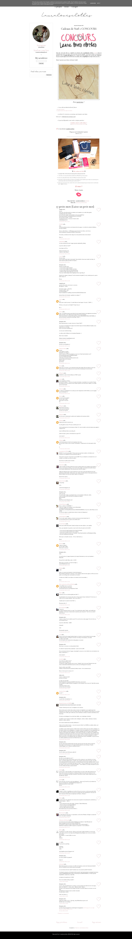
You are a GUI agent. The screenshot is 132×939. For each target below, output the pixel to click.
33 (98, 607)
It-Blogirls (61, 373)
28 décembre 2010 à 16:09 (64, 795)
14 (98, 379)
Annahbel (61, 659)
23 (98, 481)
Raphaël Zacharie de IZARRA (65, 703)
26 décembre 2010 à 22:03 (64, 370)
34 (98, 617)
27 (98, 524)
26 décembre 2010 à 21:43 (64, 346)
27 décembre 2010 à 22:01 (64, 688)
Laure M (61, 256)
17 (98, 406)
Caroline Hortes (62, 691)
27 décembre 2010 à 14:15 (64, 581)
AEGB (60, 770)
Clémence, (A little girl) (64, 820)
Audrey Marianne (62, 504)
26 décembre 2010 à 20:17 (64, 221)
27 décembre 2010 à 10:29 (64, 521)
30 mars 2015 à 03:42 (63, 910)
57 (98, 906)
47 (98, 789)
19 (98, 420)
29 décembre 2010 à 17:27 (64, 827)
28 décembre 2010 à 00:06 (64, 700)
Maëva (60, 789)
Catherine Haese (62, 348)
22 (98, 465)
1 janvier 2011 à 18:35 (63, 903)
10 (98, 342)
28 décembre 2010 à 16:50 (64, 810)
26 (98, 516)
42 (98, 742)
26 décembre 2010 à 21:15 (64, 296)
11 (98, 348)
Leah (60, 634)
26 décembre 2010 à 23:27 (64, 417)
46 (98, 779)
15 (98, 389)
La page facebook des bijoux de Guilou (64, 110)
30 (98, 568)
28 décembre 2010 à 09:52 (64, 753)
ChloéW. (61, 224)
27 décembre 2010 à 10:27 (64, 513)
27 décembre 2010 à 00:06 (64, 462)
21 (98, 451)
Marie (60, 365)
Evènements (84, 202)
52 (98, 842)
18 (98, 414)
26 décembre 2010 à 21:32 (64, 339)
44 (98, 756)
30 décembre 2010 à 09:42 (64, 853)
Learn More (93, 3)
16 (98, 396)
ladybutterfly (61, 241)
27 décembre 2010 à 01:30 (64, 478)
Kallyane (61, 420)
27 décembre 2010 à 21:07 (64, 641)
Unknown (61, 388)
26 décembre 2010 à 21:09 (64, 280)
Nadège (60, 568)
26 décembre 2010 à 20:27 (64, 238)
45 (98, 770)
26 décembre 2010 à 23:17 (64, 411)
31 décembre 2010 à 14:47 (64, 861)
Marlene (61, 543)
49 (98, 813)
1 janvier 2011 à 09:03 (63, 881)
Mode (66, 6)
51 (98, 830)
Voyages (74, 6)
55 (98, 884)
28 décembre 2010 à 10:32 (64, 786)
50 (98, 820)
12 (98, 366)
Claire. (60, 592)
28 (98, 543)
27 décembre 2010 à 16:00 (64, 590)
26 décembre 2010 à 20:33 (64, 253)
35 (98, 634)
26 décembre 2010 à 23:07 (64, 403)
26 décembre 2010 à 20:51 (64, 262)
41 (98, 703)
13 (98, 373)
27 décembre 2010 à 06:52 (64, 489)
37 (98, 659)
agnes (60, 379)
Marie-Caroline (62, 812)
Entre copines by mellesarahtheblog (67, 584)
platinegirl (61, 864)
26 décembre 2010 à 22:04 (64, 376)
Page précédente (61, 922)
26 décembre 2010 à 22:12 (64, 386)
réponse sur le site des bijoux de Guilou (79, 124)
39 (98, 691)
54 (98, 864)
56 (98, 899)
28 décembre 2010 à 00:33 (64, 739)
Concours (78, 202)
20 (98, 440)
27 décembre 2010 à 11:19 (64, 541)
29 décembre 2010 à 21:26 (64, 839)
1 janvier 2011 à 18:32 (63, 896)
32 (98, 592)
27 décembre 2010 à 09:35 (64, 501)
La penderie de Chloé (63, 451)
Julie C (60, 299)
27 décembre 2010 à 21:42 (64, 672)
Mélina (60, 829)
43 (98, 750)
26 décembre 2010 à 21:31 (64, 318)
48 (98, 798)
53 (98, 855)
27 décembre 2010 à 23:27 (64, 694)
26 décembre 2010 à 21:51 (64, 363)
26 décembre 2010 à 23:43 (64, 437)
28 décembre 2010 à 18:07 (64, 817)
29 (98, 552)
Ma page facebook (60, 109)
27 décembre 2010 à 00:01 (64, 448)
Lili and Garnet (62, 523)
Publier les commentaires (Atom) (81, 927)
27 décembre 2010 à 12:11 (64, 549)
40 (98, 697)
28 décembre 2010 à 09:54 (64, 767)
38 (98, 675)
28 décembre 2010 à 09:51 (64, 747)
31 (98, 584)
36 (98, 644)
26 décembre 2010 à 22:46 (64, 393)
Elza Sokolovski (62, 607)
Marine (60, 396)
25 (98, 504)
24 (98, 492)
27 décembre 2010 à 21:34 (64, 656)
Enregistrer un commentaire (63, 913)
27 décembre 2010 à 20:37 (64, 632)
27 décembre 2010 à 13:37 (64, 565)
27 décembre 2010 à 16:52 (64, 614)
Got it (98, 3)
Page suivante (96, 922)
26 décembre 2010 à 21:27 (64, 309)
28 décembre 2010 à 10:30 (64, 777)
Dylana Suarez (62, 480)
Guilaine (95, 52)
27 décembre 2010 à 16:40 (64, 604)
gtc (60, 842)
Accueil (79, 922)
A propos (58, 6)
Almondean (61, 464)
